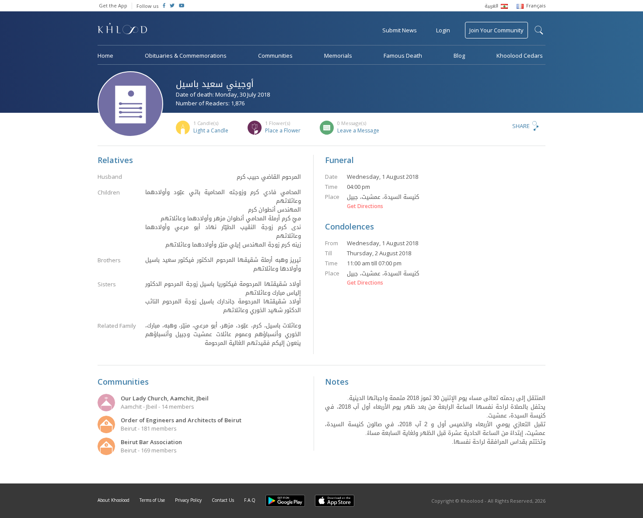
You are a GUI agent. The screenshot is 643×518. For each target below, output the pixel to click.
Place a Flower (283, 130)
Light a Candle (210, 130)
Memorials (338, 55)
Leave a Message (358, 130)
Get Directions (365, 206)
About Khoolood (113, 500)
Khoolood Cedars (519, 55)
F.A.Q (249, 500)
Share (521, 126)
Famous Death (403, 55)
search (539, 30)
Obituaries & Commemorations (186, 55)
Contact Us (223, 500)
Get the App (113, 5)
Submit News (399, 30)
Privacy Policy (188, 500)
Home (105, 55)
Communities (275, 55)
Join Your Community (496, 30)
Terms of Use (152, 500)
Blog (459, 55)
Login (443, 30)
